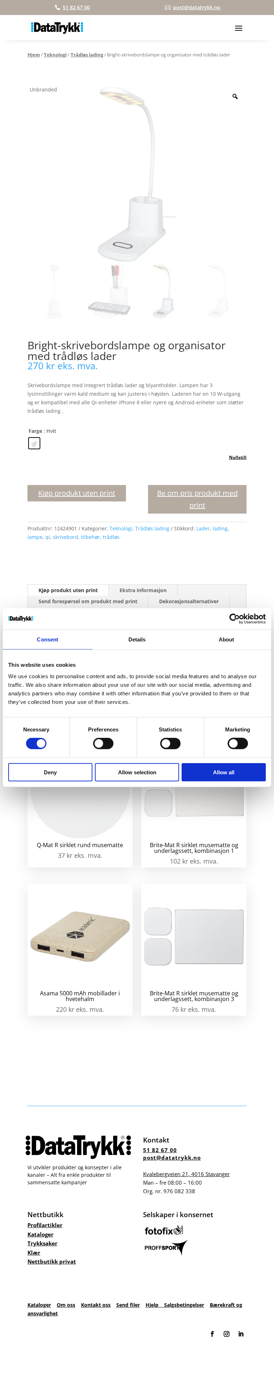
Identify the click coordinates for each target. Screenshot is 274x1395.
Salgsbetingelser (184, 1304)
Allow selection (137, 772)
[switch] (103, 743)
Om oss (66, 1304)
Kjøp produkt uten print (76, 493)
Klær (33, 1252)
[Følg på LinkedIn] (241, 1334)
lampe (34, 537)
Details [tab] (137, 639)
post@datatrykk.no (172, 1157)
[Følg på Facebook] (212, 1334)
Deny (50, 772)
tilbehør (90, 537)
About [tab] (226, 639)
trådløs (111, 537)
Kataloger (40, 1234)
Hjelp (155, 1304)
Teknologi (55, 54)
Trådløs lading (87, 54)
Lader (203, 528)
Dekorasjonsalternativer (189, 601)
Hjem (33, 54)
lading (220, 528)
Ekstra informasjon (143, 590)
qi (47, 537)
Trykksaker (42, 1243)
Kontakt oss (96, 1304)
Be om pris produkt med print (197, 499)
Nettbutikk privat (51, 1261)
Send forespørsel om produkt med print (88, 601)
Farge (35, 431)
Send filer (128, 1304)
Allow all (223, 772)
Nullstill (238, 457)
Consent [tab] (47, 639)
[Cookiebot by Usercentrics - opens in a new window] (234, 619)
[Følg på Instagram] (226, 1334)
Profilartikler (44, 1225)
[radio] (34, 443)
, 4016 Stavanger (186, 1174)
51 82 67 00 (160, 1150)
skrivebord (65, 537)
